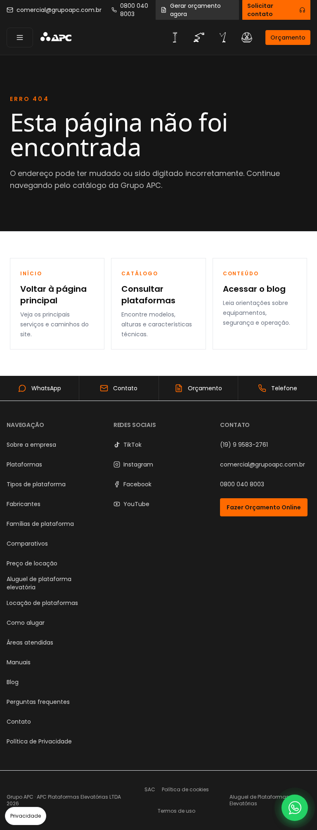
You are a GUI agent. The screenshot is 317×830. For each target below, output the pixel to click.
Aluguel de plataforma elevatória (39, 583)
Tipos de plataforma (36, 484)
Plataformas (24, 464)
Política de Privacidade (39, 741)
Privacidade (25, 815)
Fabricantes (23, 504)
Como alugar (26, 623)
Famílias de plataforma (40, 524)
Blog (13, 682)
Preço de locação (32, 563)
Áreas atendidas (30, 642)
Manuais (19, 662)
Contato (19, 721)
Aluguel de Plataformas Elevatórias (259, 800)
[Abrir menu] (20, 37)
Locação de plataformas (42, 603)
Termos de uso (176, 810)
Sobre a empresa (31, 445)
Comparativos (27, 543)
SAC (149, 789)
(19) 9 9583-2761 (244, 445)
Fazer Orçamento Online (264, 507)
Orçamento (287, 37)
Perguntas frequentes (38, 702)
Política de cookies (185, 789)
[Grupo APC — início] (56, 37)
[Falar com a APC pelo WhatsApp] (295, 808)
